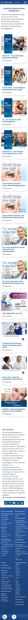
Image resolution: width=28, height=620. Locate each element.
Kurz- (23, 472)
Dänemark (5, 451)
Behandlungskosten (20, 511)
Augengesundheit (19, 539)
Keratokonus (4, 525)
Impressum (3, 593)
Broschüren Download (20, 542)
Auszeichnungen (4, 577)
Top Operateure (19, 548)
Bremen (17, 568)
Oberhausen (18, 588)
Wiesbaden (18, 594)
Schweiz (19, 451)
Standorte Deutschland (20, 562)
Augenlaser (5, 465)
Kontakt (16, 2)
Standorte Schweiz (19, 604)
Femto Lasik (4, 531)
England (11, 451)
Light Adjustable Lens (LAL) (7, 546)
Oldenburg (18, 590)
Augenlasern (4, 527)
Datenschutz (4, 595)
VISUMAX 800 (4, 536)
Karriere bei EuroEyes (6, 568)
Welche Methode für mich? (7, 514)
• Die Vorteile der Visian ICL (8, 544)
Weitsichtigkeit (4, 517)
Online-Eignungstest (20, 518)
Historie (3, 579)
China (21, 449)
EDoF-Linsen (4, 548)
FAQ (16, 558)
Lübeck (17, 583)
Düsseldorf (18, 571)
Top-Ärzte (21, 481)
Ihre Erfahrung (19, 537)
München (18, 586)
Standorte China (19, 599)
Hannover (18, 577)
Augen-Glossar (19, 559)
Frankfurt (18, 573)
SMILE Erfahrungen (20, 524)
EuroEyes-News (4, 565)
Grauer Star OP (4, 553)
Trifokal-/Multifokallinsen (6, 540)
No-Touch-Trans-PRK (5, 534)
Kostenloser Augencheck (7, 511)
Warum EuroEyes (19, 544)
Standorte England (19, 602)
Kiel (16, 579)
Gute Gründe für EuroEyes (21, 546)
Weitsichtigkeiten (11, 474)
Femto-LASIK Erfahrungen (21, 526)
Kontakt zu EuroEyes (6, 591)
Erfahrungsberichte (19, 520)
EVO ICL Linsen (4, 542)
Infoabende (3, 562)
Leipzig (17, 581)
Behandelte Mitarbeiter (21, 531)
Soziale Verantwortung (6, 585)
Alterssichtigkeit (4, 519)
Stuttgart (17, 592)
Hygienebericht (4, 597)
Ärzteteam (3, 574)
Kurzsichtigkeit (4, 515)
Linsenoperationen (5, 539)
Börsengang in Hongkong (6, 588)
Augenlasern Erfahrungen (21, 522)
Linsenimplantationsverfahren (11, 467)
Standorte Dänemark (20, 596)
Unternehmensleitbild (6, 586)
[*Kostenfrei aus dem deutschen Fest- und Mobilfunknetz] (4, 619)
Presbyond (3, 533)
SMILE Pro (3, 529)
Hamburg (18, 575)
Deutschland (11, 449)
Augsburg (18, 564)
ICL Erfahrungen (19, 529)
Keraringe (3, 555)
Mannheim (18, 585)
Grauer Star (3, 521)
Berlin (17, 566)
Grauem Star (19, 479)
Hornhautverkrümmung (6, 523)
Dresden (17, 570)
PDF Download (6, 60)
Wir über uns (4, 570)
